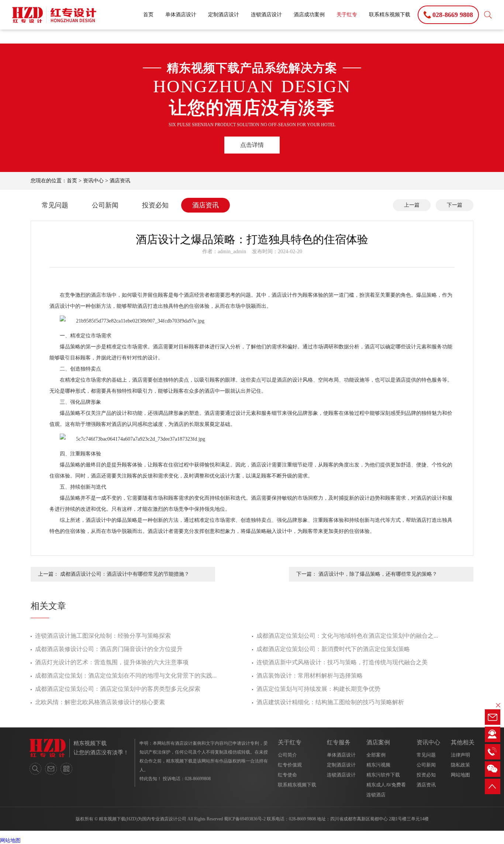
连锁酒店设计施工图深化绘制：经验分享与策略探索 (103, 636)
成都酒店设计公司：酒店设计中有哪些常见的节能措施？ (124, 574)
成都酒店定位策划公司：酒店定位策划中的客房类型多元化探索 (117, 689)
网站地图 (460, 775)
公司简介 (287, 755)
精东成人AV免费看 (386, 785)
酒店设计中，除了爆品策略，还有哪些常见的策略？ (377, 574)
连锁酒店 (376, 795)
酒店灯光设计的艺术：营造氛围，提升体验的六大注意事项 (112, 662)
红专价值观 (290, 765)
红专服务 (339, 742)
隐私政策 (460, 765)
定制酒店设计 (223, 14)
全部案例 (376, 755)
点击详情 (252, 145)
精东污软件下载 (383, 775)
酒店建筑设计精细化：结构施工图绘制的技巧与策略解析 (330, 702)
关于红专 (346, 14)
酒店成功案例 (309, 14)
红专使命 (287, 775)
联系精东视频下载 (389, 14)
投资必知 (155, 205)
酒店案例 (378, 742)
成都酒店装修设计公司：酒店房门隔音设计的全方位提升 (109, 649)
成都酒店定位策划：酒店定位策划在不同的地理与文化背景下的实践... (126, 675)
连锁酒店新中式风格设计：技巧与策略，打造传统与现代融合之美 (342, 662)
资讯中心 (93, 180)
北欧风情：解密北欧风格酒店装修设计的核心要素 (100, 702)
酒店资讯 (120, 180)
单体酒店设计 (180, 14)
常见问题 (55, 205)
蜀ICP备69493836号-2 (245, 818)
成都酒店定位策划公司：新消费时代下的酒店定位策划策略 (333, 649)
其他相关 (462, 742)
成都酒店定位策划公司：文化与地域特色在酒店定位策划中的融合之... (347, 636)
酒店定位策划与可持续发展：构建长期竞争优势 (318, 689)
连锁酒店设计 (266, 14)
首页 (148, 14)
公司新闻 (105, 205)
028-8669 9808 (302, 818)
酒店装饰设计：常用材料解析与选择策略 (309, 675)
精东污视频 (378, 765)
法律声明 (460, 755)
